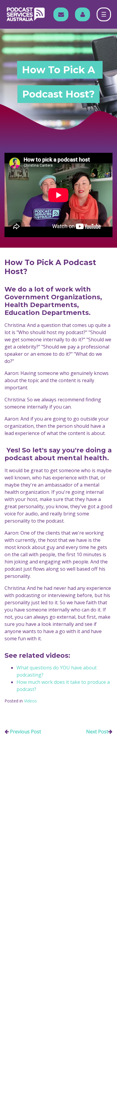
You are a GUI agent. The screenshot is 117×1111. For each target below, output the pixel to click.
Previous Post (25, 731)
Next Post (97, 731)
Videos (30, 701)
